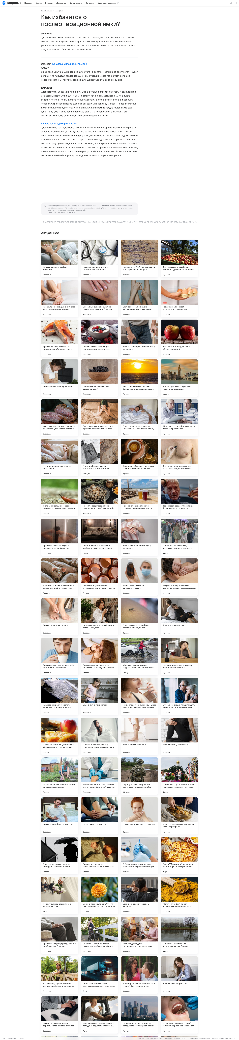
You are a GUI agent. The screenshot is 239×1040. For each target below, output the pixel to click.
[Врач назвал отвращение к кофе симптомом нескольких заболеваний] (59, 656)
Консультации (46, 11)
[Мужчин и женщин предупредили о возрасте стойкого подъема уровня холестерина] (179, 696)
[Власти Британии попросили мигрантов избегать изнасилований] (179, 378)
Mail (3, 1038)
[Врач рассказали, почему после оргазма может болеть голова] (99, 417)
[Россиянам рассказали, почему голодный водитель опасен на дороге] (99, 1015)
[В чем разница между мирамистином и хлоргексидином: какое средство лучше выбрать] (139, 577)
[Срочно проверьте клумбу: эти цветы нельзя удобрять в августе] (99, 895)
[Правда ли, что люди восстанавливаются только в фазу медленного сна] (99, 855)
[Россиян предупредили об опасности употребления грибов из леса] (99, 497)
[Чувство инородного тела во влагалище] (59, 457)
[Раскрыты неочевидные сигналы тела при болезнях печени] (59, 298)
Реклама (21, 1038)
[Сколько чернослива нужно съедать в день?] (99, 378)
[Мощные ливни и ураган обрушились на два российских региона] (139, 656)
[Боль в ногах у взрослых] (139, 736)
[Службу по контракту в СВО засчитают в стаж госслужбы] (139, 776)
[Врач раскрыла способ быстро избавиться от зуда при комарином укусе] (139, 616)
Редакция (140, 1038)
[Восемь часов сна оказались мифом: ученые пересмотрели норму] (99, 537)
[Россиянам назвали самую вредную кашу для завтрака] (99, 338)
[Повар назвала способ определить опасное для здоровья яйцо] (179, 298)
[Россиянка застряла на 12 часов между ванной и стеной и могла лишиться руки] (99, 776)
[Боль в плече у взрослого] (179, 975)
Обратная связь (180, 1038)
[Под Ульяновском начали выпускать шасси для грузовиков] (99, 975)
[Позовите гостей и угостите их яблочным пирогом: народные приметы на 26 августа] (59, 736)
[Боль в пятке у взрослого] (99, 816)
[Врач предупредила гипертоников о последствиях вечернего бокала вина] (139, 935)
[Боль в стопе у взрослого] (59, 616)
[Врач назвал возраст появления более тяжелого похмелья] (179, 497)
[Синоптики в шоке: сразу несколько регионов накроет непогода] (179, 537)
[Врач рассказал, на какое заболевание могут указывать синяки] (139, 298)
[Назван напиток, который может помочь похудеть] (99, 616)
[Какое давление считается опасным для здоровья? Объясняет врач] (99, 258)
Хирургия (59, 11)
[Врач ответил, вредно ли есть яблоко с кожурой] (179, 338)
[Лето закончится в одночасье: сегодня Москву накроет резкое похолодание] (139, 1015)
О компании (11, 1038)
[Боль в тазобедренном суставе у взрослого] (139, 338)
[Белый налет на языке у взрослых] (139, 816)
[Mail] (3, 3)
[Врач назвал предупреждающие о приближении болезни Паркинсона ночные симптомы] (59, 935)
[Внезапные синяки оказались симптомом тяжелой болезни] (99, 298)
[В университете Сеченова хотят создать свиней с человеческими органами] (59, 577)
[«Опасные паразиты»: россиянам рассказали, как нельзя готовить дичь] (59, 417)
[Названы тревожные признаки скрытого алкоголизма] (179, 656)
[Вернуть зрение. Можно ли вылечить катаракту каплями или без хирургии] (99, 656)
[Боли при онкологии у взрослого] (59, 378)
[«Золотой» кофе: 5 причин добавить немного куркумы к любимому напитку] (179, 895)
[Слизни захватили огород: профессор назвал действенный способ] (59, 497)
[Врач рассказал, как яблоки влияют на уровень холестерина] (179, 258)
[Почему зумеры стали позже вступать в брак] (59, 895)
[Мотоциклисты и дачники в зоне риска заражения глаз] (59, 776)
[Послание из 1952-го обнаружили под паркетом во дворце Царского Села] (139, 258)
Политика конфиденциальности (223, 1038)
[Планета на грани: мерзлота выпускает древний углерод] (59, 696)
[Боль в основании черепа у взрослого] (139, 895)
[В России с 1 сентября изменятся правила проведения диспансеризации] (179, 417)
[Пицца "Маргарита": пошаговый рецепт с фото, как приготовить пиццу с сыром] (179, 855)
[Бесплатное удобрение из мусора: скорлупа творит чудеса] (99, 577)
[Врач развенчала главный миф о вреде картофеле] (179, 816)
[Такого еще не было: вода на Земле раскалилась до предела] (139, 378)
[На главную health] (13, 3)
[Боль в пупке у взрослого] (99, 696)
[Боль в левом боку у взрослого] (59, 816)
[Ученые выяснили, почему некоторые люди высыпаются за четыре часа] (99, 736)
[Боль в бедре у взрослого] (179, 736)
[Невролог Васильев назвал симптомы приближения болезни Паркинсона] (99, 935)
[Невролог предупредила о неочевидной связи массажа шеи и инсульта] (179, 577)
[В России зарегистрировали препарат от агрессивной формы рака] (139, 855)
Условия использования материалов (159, 1038)
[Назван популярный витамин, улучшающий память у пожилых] (59, 975)
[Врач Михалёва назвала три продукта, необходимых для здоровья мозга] (59, 338)
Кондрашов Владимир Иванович (70, 64)
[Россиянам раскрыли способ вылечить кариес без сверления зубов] (179, 1015)
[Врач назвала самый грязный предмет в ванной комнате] (59, 537)
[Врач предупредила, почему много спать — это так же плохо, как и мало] (139, 417)
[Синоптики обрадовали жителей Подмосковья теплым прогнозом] (179, 776)
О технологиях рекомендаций (199, 1038)
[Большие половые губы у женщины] (59, 258)
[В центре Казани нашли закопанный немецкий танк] (99, 457)
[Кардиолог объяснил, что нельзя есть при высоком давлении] (139, 457)
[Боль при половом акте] (179, 616)
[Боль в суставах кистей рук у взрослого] (139, 537)
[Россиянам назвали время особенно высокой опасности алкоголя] (139, 497)
